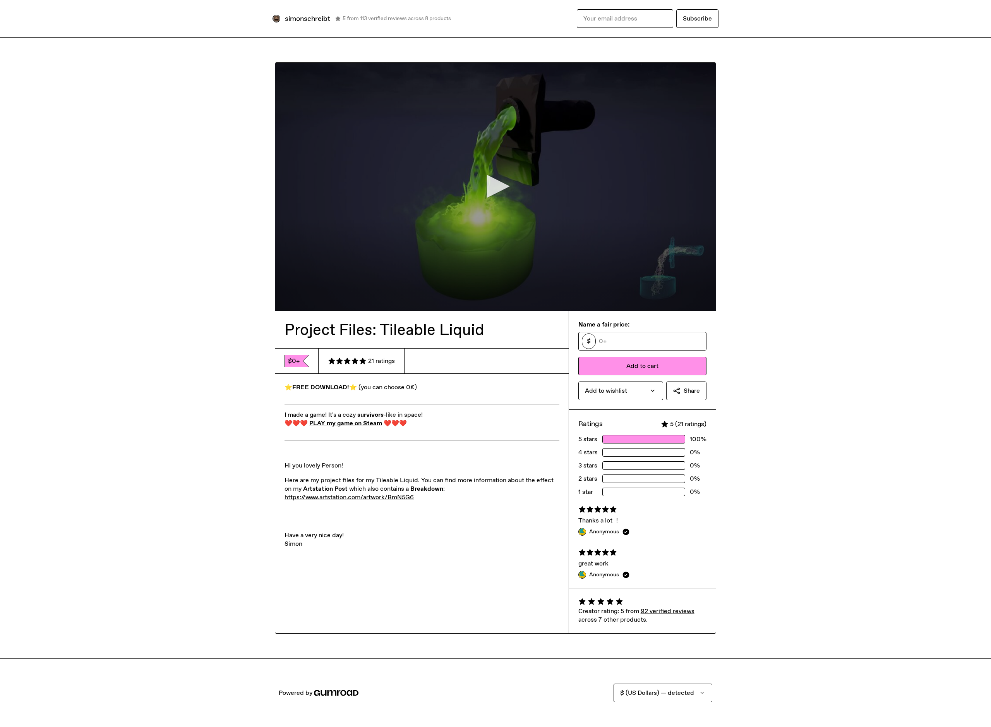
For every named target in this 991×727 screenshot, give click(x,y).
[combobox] (620, 391)
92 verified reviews (667, 611)
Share (692, 390)
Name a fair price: (603, 324)
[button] (495, 186)
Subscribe (697, 18)
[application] (495, 187)
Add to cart (642, 366)
